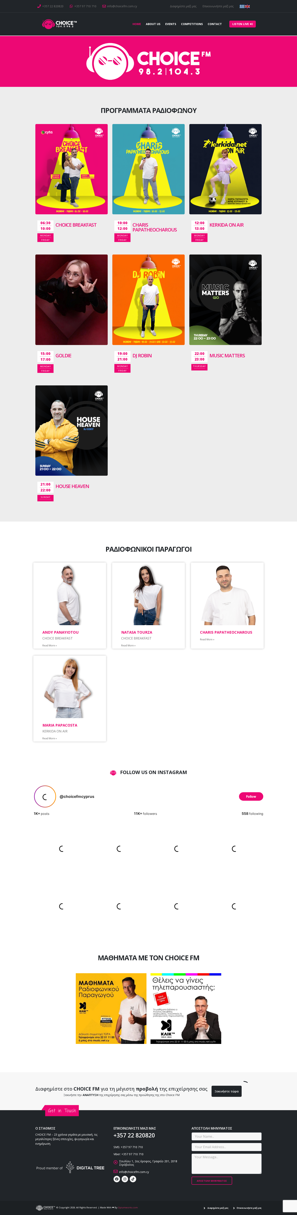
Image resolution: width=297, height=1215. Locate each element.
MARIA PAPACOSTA (59, 725)
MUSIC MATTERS (227, 355)
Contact (215, 24)
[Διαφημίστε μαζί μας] (204, 1208)
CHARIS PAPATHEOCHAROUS (155, 227)
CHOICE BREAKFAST (76, 224)
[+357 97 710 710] (71, 6)
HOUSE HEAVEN (72, 486)
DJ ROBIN (142, 355)
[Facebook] (117, 1179)
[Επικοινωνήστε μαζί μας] (234, 1208)
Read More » (49, 645)
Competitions (192, 24)
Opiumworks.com (128, 1207)
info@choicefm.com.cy (122, 6)
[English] (247, 6)
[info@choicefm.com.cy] (104, 6)
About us (153, 24)
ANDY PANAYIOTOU (60, 632)
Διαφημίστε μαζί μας (183, 6)
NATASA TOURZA (136, 632)
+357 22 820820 (52, 6)
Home (137, 24)
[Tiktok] (133, 1179)
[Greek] (242, 6)
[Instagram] (125, 1179)
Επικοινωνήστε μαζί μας (218, 6)
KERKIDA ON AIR (226, 224)
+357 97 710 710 (85, 6)
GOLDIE (63, 355)
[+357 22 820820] (39, 6)
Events (170, 24)
